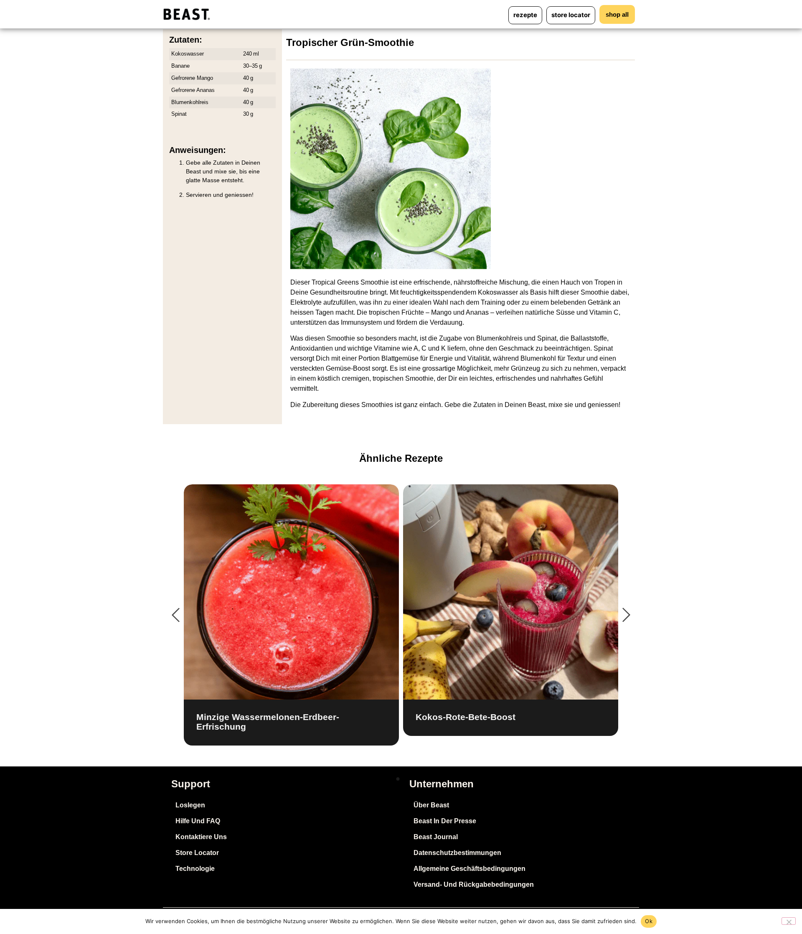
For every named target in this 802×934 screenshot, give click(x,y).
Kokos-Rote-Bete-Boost (465, 717)
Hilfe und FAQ (197, 821)
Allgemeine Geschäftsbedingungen (469, 868)
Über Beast (431, 805)
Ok (648, 921)
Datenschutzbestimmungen (457, 852)
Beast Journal (436, 836)
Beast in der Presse (445, 821)
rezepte (525, 15)
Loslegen (190, 805)
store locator (570, 15)
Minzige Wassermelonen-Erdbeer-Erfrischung (267, 721)
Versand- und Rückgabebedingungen (474, 884)
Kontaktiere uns (201, 836)
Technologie (195, 868)
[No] (789, 921)
